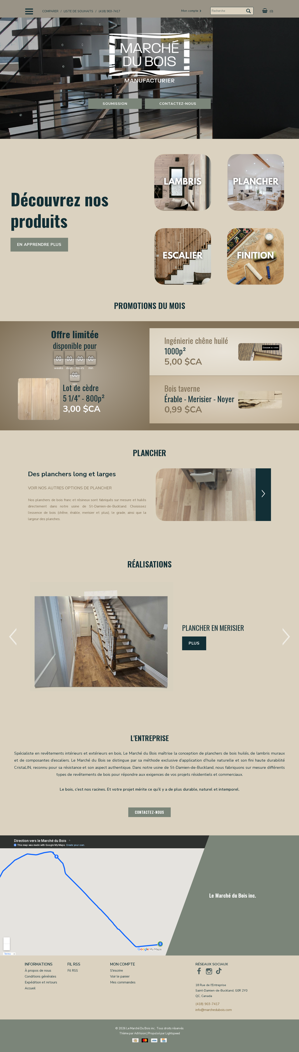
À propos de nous (38, 970)
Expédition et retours (41, 982)
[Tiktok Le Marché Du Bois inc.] (219, 971)
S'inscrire (116, 970)
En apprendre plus (39, 244)
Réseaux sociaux (211, 964)
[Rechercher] (248, 11)
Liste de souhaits (78, 11)
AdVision (140, 1033)
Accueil (30, 988)
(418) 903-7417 (109, 11)
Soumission (115, 103)
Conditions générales (40, 976)
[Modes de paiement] (135, 1040)
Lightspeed (172, 1033)
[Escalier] (183, 256)
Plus (194, 611)
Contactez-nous (177, 103)
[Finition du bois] (255, 256)
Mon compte (122, 964)
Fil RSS (73, 964)
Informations (39, 964)
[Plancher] (255, 183)
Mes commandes (122, 982)
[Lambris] (183, 183)
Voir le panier (120, 976)
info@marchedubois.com (213, 1010)
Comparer (50, 11)
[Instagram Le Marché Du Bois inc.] (209, 971)
